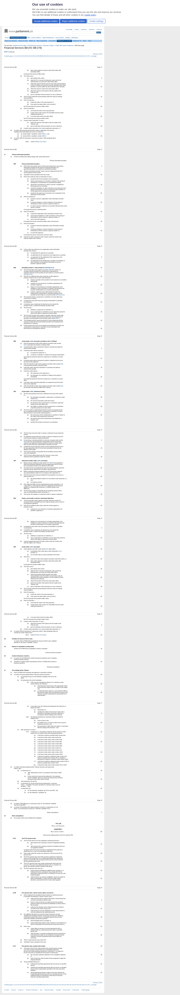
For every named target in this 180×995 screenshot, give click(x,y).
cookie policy (90, 15)
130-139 (66, 56)
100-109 (51, 56)
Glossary (13, 990)
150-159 (76, 56)
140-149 (71, 56)
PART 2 (6, 52)
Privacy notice (66, 990)
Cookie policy (75, 990)
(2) (59, 473)
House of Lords (23, 41)
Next (100, 54)
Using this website (49, 990)
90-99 (47, 56)
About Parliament (48, 37)
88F (36, 141)
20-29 (21, 56)
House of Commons (11, 41)
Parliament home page (19, 45)
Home (7, 37)
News (84, 41)
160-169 (81, 56)
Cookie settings (96, 21)
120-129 (61, 56)
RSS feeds (91, 29)
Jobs (41, 990)
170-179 (86, 56)
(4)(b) (49, 267)
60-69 (36, 56)
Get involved (59, 37)
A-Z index (6, 990)
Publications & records (64, 41)
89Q (32, 341)
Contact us (99, 29)
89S (39, 460)
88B (43, 134)
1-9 (15, 56)
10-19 (17, 56)
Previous (95, 54)
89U (32, 547)
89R (57, 318)
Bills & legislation (42, 41)
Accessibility (69, 29)
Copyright (58, 990)
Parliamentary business (18, 37)
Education (74, 37)
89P (46, 267)
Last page (93, 56)
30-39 (25, 56)
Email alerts (84, 29)
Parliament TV (77, 41)
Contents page (8, 56)
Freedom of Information (32, 990)
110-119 (56, 56)
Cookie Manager (85, 990)
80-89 (43, 56)
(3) (59, 128)
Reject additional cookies (73, 21)
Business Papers (49, 45)
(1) (45, 134)
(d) (53, 267)
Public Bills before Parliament (64, 45)
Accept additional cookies (46, 21)
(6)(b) (40, 128)
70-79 (39, 56)
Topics (90, 41)
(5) (39, 120)
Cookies (77, 29)
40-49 (28, 56)
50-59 (32, 56)
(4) (46, 487)
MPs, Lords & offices (34, 37)
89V (36, 635)
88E (47, 113)
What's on (32, 41)
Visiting (67, 37)
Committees (52, 41)
